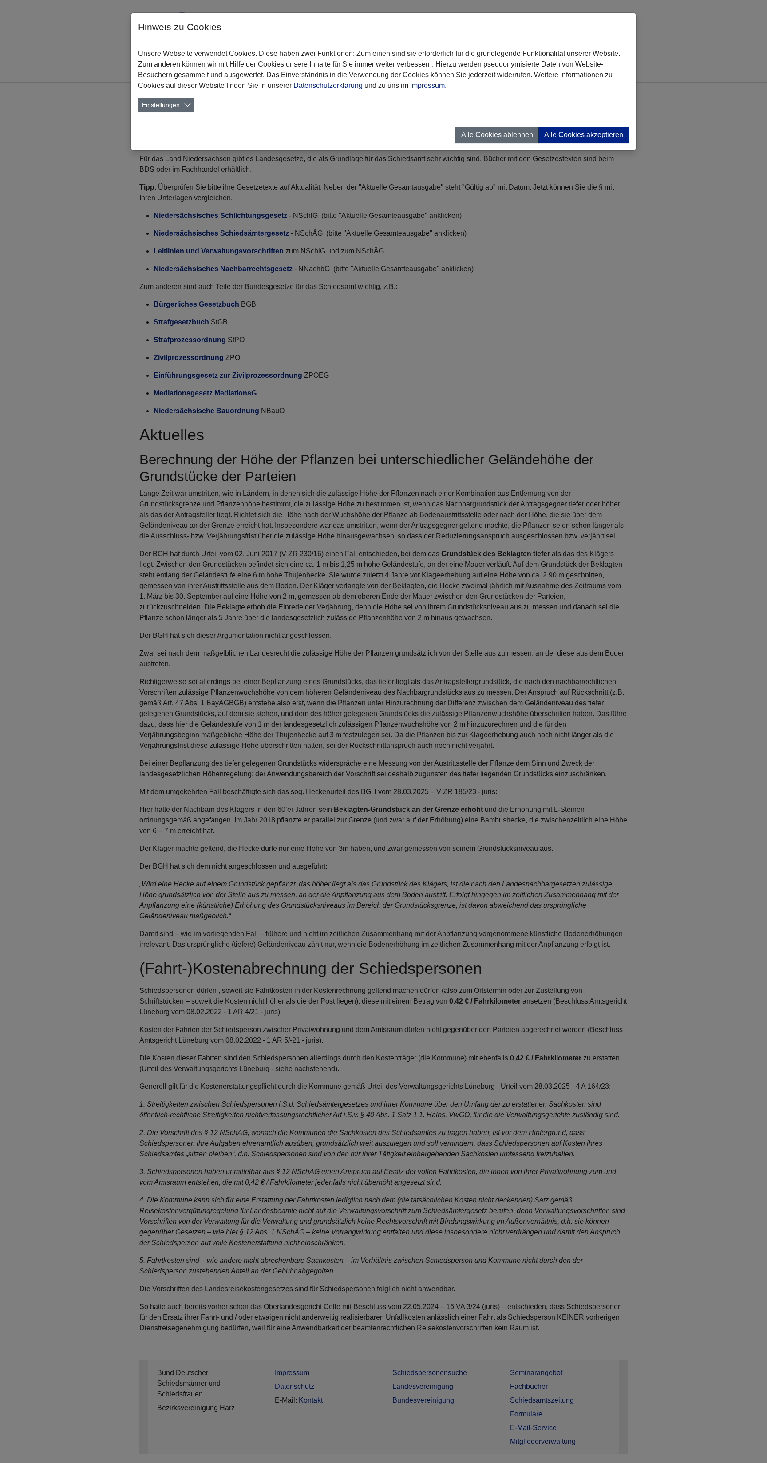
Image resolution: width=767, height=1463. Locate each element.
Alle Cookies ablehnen (497, 134)
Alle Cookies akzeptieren (583, 134)
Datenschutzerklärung (328, 85)
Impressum (427, 85)
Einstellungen (161, 104)
